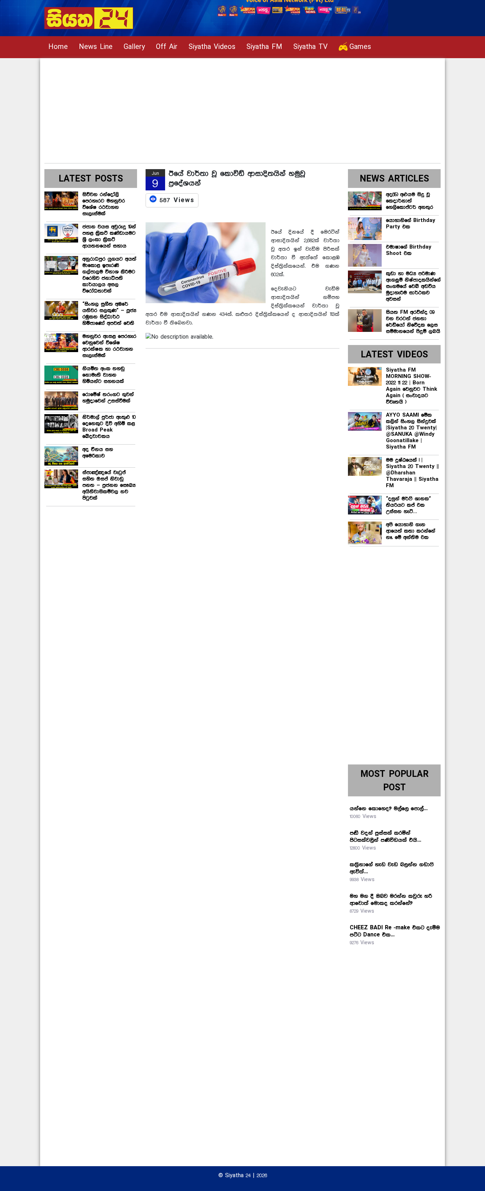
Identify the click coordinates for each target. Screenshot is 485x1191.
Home (58, 47)
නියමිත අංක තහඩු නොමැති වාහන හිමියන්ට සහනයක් (103, 375)
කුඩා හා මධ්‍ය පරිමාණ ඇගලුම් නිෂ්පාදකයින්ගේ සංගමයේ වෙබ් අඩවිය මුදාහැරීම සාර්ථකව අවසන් (413, 286)
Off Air (167, 47)
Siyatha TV (310, 47)
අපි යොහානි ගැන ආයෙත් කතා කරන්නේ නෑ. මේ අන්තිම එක (410, 531)
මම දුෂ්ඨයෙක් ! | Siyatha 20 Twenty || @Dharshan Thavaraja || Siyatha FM (412, 473)
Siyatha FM (264, 47)
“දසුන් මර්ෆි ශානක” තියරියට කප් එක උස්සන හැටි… (408, 505)
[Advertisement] (242, 107)
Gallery (134, 47)
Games (360, 47)
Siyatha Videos (212, 47)
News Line (96, 47)
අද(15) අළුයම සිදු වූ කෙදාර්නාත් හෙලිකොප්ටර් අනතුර (409, 201)
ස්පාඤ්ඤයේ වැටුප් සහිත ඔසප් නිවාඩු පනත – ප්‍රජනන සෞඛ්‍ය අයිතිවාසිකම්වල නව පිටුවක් (109, 485)
